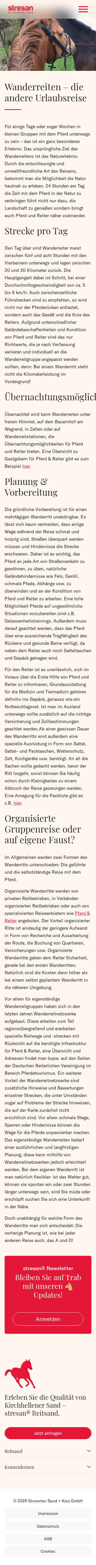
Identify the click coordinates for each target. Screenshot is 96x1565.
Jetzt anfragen (48, 1433)
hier (26, 466)
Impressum (48, 1513)
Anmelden (48, 1319)
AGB (48, 1538)
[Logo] (21, 9)
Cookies (48, 1551)
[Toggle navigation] (83, 9)
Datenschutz (48, 1526)
